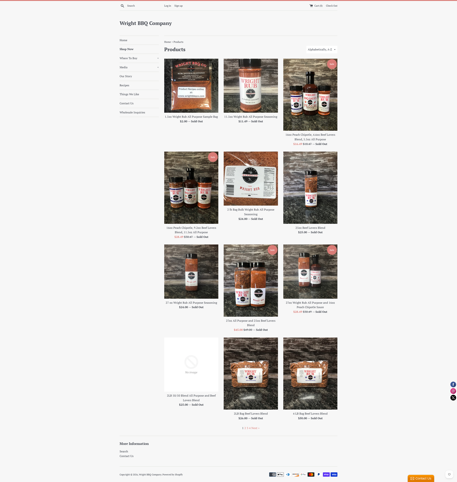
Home (123, 40)
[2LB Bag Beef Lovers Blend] (251, 374)
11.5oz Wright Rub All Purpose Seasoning (250, 117)
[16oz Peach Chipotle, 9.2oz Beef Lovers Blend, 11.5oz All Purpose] (191, 188)
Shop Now (127, 49)
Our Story (126, 76)
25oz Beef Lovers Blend (310, 228)
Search (124, 451)
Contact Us (127, 103)
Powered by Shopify (172, 474)
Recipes (124, 85)
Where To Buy (139, 58)
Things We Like (129, 94)
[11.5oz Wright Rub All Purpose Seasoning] (251, 86)
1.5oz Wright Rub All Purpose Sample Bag (191, 117)
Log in (167, 5)
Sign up (178, 5)
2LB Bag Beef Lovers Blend (251, 413)
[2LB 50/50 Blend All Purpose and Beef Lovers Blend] (191, 365)
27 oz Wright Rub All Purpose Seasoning (191, 303)
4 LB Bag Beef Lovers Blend (310, 413)
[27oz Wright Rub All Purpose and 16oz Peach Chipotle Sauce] (310, 271)
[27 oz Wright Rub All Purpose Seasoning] (191, 271)
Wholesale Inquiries (132, 112)
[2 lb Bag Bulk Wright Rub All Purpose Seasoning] (251, 179)
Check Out (331, 5)
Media (139, 67)
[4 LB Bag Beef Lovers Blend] (310, 374)
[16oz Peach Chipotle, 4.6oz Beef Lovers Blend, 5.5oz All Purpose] (310, 95)
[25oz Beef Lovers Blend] (310, 188)
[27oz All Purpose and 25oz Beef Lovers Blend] (251, 280)
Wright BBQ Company (146, 23)
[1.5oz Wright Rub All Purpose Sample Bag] (191, 86)
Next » (255, 428)
